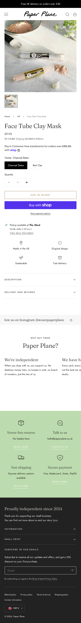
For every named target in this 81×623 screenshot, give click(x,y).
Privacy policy (26, 594)
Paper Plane (18, 616)
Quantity (9, 174)
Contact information (13, 600)
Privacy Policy (51, 578)
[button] (6, 14)
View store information (21, 233)
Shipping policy (61, 594)
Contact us (60, 446)
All (18, 116)
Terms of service (43, 594)
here (55, 520)
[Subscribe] (72, 570)
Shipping (20, 138)
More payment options (40, 213)
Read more (21, 446)
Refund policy (10, 594)
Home (7, 116)
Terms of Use (37, 578)
